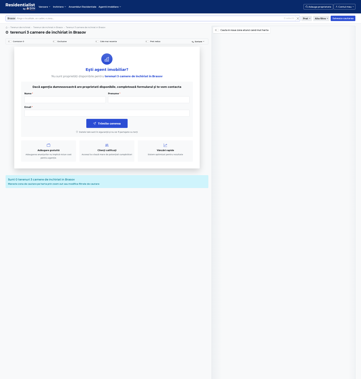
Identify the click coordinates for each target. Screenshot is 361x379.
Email (28, 107)
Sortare (198, 41)
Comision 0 (18, 41)
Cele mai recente (108, 41)
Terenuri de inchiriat (20, 27)
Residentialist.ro (20, 6)
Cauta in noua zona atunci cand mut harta (244, 30)
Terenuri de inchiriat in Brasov (48, 27)
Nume (28, 93)
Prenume (114, 93)
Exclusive (62, 41)
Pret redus (155, 41)
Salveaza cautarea (343, 18)
